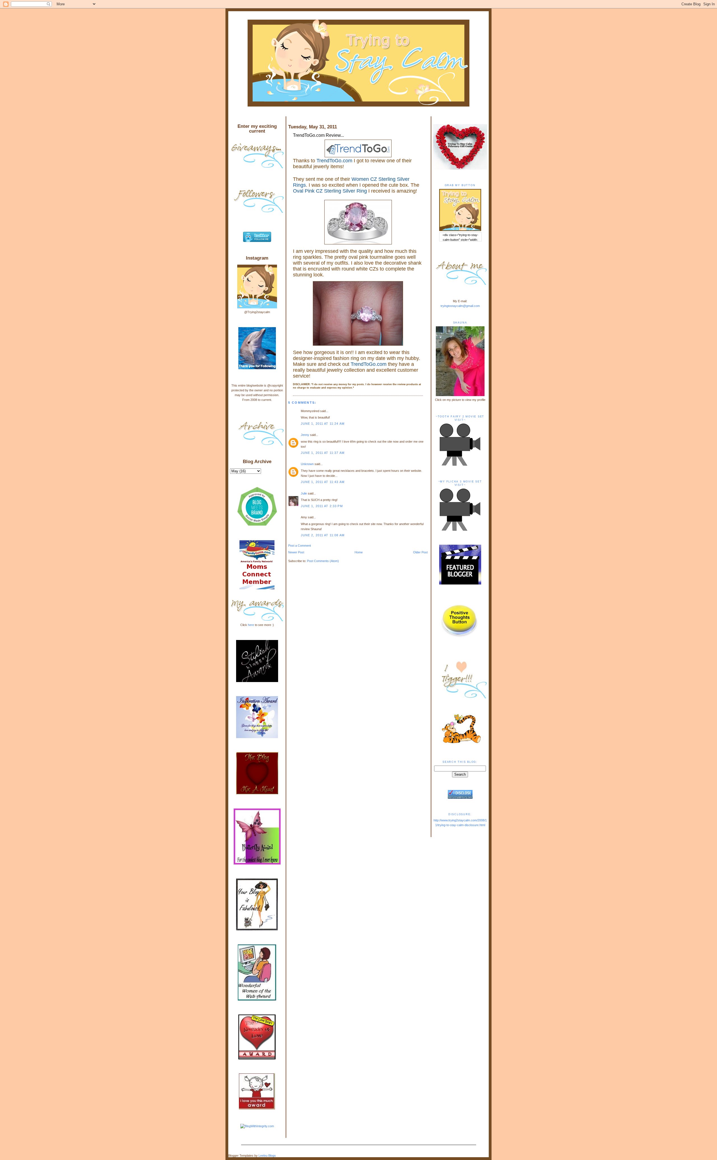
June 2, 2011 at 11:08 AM (322, 535)
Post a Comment (299, 545)
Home (359, 552)
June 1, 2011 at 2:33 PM (322, 506)
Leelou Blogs (267, 1155)
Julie (304, 493)
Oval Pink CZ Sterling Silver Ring (330, 191)
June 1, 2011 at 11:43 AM (322, 482)
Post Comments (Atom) (323, 561)
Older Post (420, 552)
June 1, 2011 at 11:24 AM (322, 423)
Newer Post (296, 552)
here (251, 625)
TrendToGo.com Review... (318, 135)
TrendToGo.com (334, 160)
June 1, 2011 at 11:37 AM (322, 452)
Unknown (307, 464)
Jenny (305, 434)
